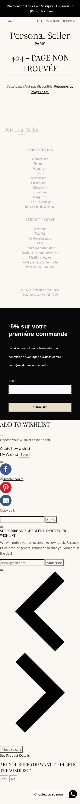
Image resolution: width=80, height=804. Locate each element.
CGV (40, 243)
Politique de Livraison (40, 267)
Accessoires (38, 178)
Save (24, 454)
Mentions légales (40, 257)
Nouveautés (40, 159)
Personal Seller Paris (46, 290)
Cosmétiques (40, 192)
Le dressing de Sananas (40, 206)
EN (39, 20)
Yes (4, 779)
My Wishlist (52, 20)
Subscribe (54, 563)
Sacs (39, 173)
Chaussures (38, 183)
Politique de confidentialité (40, 262)
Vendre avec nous (40, 238)
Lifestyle (38, 187)
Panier (70, 20)
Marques (38, 197)
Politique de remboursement (40, 253)
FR (42, 20)
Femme (38, 163)
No (13, 779)
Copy (51, 520)
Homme (38, 168)
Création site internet (36, 294)
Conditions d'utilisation (40, 248)
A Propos (40, 229)
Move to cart (11, 749)
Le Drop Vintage (40, 202)
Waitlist (40, 233)
